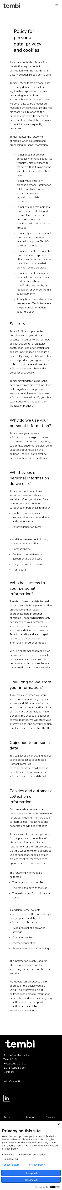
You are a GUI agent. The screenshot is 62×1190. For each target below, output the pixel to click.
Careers (50, 1117)
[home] (2, 5)
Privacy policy (37, 1164)
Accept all (31, 1173)
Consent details (10, 1164)
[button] (57, 5)
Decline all (31, 1179)
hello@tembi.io (41, 764)
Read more (16, 1019)
